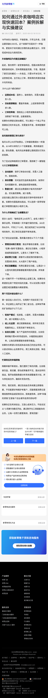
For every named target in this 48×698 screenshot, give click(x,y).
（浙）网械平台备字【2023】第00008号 (16, 689)
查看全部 (41, 497)
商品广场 (5, 672)
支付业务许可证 (7, 668)
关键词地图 (5, 675)
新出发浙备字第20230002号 (11, 686)
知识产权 (31, 658)
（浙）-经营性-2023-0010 (26, 691)
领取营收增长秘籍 (24, 546)
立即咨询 (24, 485)
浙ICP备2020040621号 (10, 683)
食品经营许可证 (20, 668)
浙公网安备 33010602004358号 (15, 679)
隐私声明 (23, 658)
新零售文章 (15, 11)
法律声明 (14, 658)
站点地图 (33, 672)
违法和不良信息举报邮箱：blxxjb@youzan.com (19, 665)
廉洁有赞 (14, 661)
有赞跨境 (40, 668)
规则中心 (40, 658)
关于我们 (5, 658)
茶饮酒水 (26, 11)
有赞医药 (31, 668)
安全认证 (5, 661)
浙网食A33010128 (8, 691)
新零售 (4, 11)
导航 (43, 4)
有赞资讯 (14, 672)
